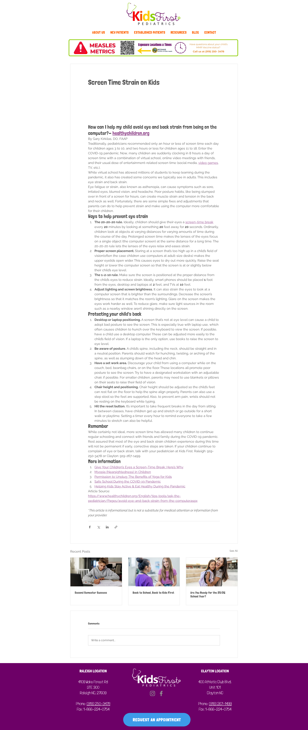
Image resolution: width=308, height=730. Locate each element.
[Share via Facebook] (89, 527)
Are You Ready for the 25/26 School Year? (207, 594)
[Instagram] (152, 693)
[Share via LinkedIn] (107, 527)
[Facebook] (161, 693)
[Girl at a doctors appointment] (154, 572)
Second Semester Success (91, 592)
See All (234, 550)
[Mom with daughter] (212, 572)
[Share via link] (116, 527)
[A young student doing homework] (96, 572)
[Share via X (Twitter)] (98, 527)
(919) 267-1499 (220, 703)
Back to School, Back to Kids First (153, 592)
